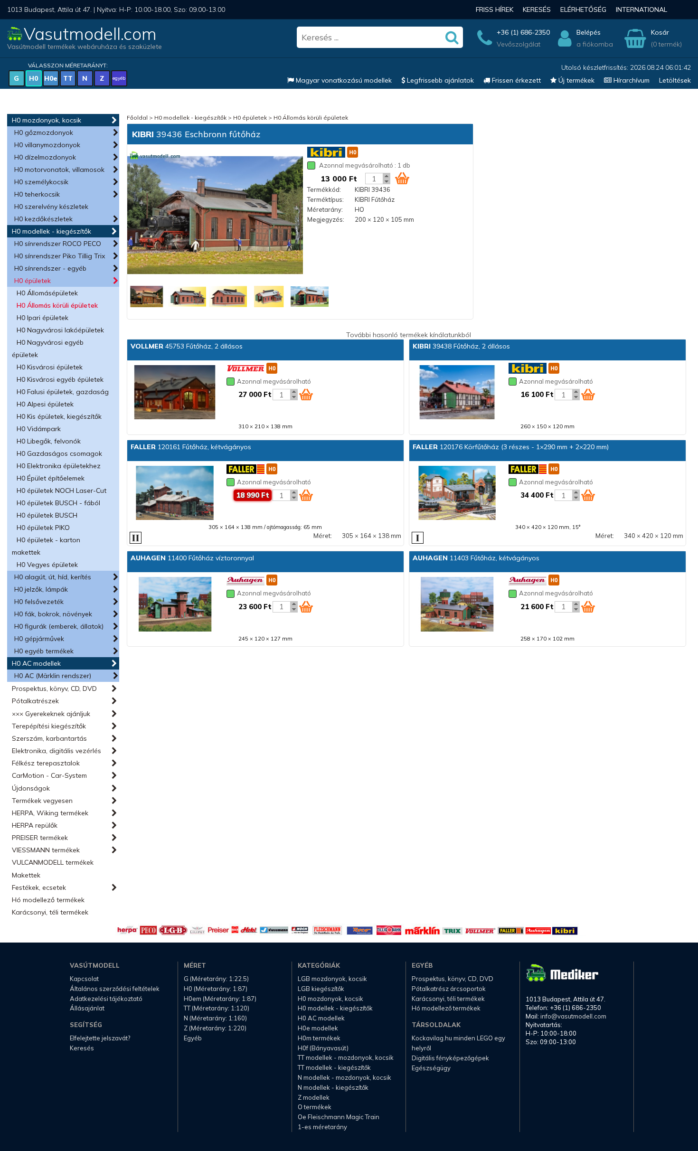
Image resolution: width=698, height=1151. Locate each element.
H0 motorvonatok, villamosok (59, 169)
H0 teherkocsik (37, 194)
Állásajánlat (87, 1008)
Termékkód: (324, 189)
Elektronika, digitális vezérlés (56, 750)
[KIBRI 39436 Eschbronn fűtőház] (215, 216)
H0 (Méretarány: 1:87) (215, 988)
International (641, 9)
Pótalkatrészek (35, 701)
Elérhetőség (583, 9)
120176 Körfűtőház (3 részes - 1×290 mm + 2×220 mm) (511, 447)
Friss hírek (494, 9)
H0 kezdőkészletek (43, 219)
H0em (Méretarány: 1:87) (220, 998)
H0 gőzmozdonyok (43, 132)
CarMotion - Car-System (49, 775)
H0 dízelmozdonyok (45, 157)
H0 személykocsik (41, 182)
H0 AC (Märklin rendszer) (52, 675)
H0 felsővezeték (39, 601)
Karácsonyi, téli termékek (50, 912)
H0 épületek (32, 280)
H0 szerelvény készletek (51, 206)
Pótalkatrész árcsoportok (449, 988)
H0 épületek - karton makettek (46, 546)
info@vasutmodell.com (573, 1016)
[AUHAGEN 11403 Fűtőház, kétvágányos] (456, 605)
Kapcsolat (84, 978)
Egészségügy (431, 1068)
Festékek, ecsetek (39, 887)
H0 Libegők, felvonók (49, 441)
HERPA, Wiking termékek (50, 813)
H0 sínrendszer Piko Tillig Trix (59, 256)
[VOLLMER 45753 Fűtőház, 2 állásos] (174, 393)
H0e (50, 78)
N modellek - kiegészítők (333, 1087)
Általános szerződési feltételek (115, 988)
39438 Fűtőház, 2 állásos (461, 346)
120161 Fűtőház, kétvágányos (191, 447)
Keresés (537, 9)
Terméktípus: (325, 199)
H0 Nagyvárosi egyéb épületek (48, 348)
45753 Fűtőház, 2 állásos (187, 346)
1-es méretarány (322, 1127)
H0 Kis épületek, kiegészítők (59, 416)
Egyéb (193, 1038)
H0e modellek (318, 1028)
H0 (33, 78)
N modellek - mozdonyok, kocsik (344, 1077)
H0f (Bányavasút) (323, 1048)
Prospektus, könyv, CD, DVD (54, 688)
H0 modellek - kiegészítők (51, 231)
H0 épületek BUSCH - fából (58, 503)
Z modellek (314, 1097)
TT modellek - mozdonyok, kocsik (346, 1057)
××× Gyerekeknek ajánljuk (51, 713)
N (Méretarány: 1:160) (215, 1018)
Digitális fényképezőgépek (450, 1058)
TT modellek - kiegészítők (334, 1067)
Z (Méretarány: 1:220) (215, 1028)
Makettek (26, 875)
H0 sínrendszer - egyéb (50, 268)
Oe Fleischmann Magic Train (338, 1117)
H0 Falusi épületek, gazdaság (63, 391)
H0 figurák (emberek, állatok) (59, 626)
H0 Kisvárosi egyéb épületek (60, 379)
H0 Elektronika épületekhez (59, 466)
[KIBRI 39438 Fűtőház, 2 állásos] (456, 393)
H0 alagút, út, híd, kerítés (52, 577)
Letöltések (675, 80)
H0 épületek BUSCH (47, 515)
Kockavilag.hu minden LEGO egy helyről (458, 1043)
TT (68, 78)
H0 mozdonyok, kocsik (46, 120)
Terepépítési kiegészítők (49, 726)
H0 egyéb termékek (44, 651)
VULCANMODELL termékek (53, 862)
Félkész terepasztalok (46, 763)
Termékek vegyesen (42, 800)
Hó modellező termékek (48, 900)
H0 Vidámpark (39, 429)
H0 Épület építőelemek (51, 478)
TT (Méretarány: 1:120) (216, 1008)
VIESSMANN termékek (46, 850)
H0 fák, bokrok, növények (53, 614)
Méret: (322, 535)
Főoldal (137, 117)
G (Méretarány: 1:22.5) (216, 978)
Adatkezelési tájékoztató (106, 998)
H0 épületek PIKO (43, 527)
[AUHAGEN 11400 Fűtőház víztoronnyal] (174, 605)
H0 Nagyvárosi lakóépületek (60, 330)
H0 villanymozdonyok (47, 145)
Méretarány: (325, 209)
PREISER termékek (40, 837)
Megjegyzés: (325, 219)
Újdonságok (31, 788)
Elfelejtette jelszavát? (100, 1038)
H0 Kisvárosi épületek (50, 367)
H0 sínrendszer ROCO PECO (57, 243)
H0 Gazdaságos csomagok (59, 453)
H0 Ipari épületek (42, 317)
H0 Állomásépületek (47, 293)
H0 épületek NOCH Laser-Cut (61, 490)
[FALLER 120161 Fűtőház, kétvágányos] (174, 494)
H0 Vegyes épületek (47, 564)
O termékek (314, 1107)
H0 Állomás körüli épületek (57, 305)
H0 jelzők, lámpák (41, 589)
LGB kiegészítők (321, 988)
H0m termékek (319, 1038)
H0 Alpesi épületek (45, 404)
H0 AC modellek (36, 663)
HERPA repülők (34, 825)
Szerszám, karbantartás (49, 738)
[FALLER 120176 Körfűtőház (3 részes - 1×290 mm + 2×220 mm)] (456, 494)
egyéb (119, 78)
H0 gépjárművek (39, 638)
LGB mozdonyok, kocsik (332, 978)
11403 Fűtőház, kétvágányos (476, 558)
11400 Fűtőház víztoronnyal (192, 558)
